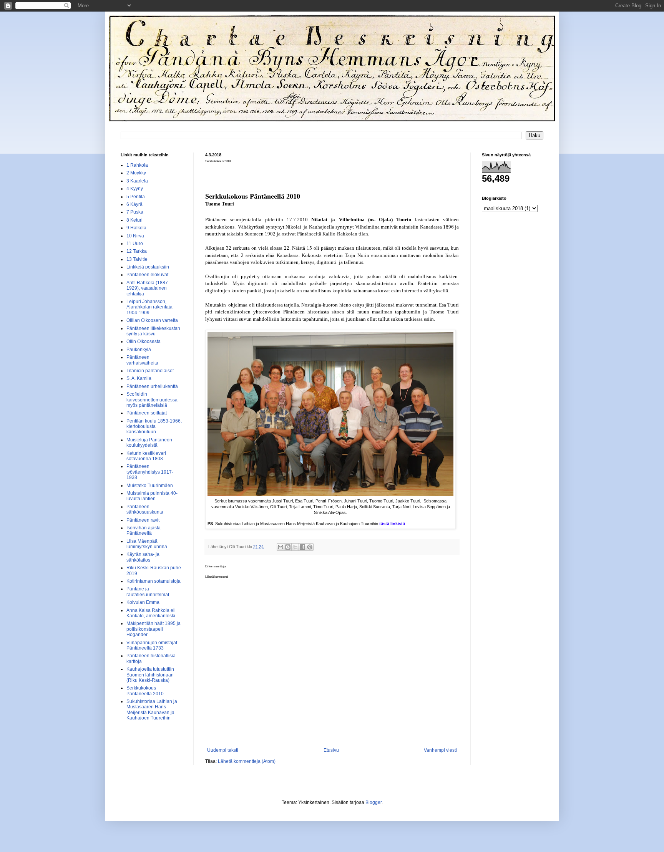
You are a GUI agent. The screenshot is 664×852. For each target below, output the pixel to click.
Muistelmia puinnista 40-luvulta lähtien (152, 496)
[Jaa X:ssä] (295, 547)
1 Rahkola (137, 165)
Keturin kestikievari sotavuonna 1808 (146, 456)
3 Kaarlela (137, 181)
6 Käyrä (134, 204)
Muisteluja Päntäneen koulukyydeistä (149, 442)
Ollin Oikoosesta (143, 341)
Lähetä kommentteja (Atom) (247, 761)
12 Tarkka (136, 251)
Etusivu (331, 750)
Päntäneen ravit (142, 520)
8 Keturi (134, 220)
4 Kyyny (134, 188)
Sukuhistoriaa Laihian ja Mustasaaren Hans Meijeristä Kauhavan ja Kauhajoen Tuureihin (151, 710)
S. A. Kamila (138, 378)
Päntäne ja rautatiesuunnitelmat (147, 591)
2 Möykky (136, 173)
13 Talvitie (137, 259)
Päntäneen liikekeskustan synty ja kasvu (153, 331)
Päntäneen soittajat (146, 413)
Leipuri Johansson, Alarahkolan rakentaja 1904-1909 (149, 307)
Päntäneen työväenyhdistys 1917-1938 (149, 472)
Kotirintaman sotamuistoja (153, 581)
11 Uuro (134, 243)
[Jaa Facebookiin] (302, 547)
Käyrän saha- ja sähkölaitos (142, 557)
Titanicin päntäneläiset (150, 370)
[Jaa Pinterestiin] (310, 547)
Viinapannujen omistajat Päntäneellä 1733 (151, 645)
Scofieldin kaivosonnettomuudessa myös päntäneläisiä (152, 399)
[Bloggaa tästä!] (288, 547)
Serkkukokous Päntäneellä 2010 (145, 690)
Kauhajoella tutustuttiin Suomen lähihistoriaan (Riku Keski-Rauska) (150, 674)
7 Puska (134, 212)
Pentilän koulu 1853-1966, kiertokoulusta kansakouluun (154, 426)
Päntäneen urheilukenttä (152, 386)
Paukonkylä (138, 349)
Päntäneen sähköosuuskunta (144, 509)
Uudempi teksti (222, 750)
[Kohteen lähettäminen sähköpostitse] (280, 547)
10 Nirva (135, 236)
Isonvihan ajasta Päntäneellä (143, 530)
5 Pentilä (135, 196)
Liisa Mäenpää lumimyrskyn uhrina (146, 544)
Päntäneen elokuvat (147, 274)
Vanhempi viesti (440, 750)
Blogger (373, 802)
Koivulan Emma (142, 602)
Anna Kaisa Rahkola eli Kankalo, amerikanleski (151, 613)
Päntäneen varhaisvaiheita (142, 360)
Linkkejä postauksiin (147, 267)
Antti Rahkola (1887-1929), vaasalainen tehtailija (147, 288)
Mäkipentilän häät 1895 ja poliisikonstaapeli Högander (153, 629)
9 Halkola (136, 227)
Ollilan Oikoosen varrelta (152, 320)
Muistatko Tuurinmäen (149, 485)
